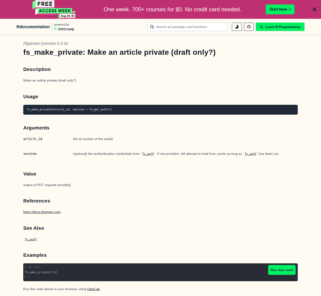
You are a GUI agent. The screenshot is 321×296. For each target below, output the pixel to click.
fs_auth (148, 154)
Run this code (282, 270)
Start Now (278, 9)
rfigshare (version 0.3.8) (45, 43)
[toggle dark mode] (237, 27)
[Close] (314, 9)
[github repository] (249, 27)
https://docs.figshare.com (42, 212)
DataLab (93, 289)
